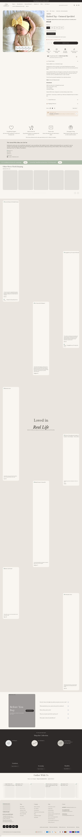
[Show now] (76, 113)
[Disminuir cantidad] (47, 43)
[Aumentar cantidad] (51, 43)
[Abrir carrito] (79, 5)
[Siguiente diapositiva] (78, 193)
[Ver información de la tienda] (76, 57)
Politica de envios (62, 827)
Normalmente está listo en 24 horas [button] (56, 57)
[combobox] (67, 5)
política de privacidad (44, 827)
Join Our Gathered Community (18, 6)
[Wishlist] (0, 836)
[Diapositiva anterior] (75, 193)
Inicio (47, 11)
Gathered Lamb (9, 831)
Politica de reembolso (53, 827)
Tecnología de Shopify (16, 831)
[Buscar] (74, 5)
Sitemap (77, 827)
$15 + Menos (52, 11)
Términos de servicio (71, 827)
